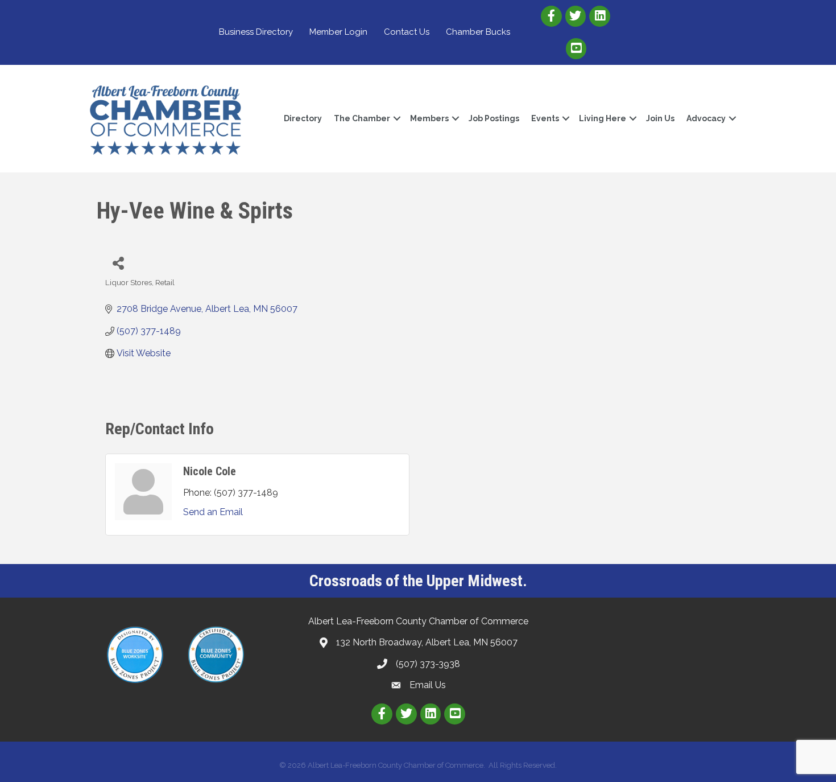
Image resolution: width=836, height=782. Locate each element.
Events (545, 118)
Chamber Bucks (478, 32)
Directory (303, 118)
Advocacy (706, 118)
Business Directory (256, 32)
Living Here (602, 118)
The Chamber (362, 118)
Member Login (338, 32)
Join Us (660, 118)
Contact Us (406, 32)
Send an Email (213, 512)
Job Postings (494, 118)
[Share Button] (118, 262)
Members (429, 118)
